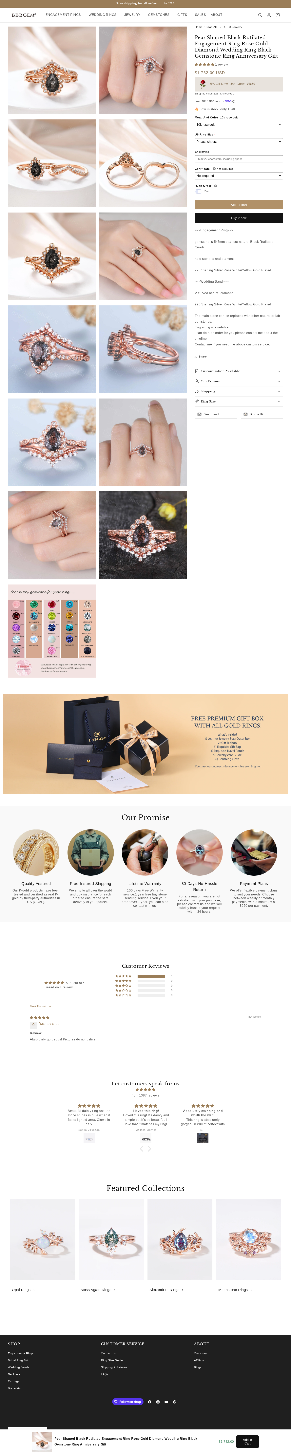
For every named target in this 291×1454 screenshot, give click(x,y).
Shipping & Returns (114, 1367)
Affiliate (199, 1360)
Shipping (200, 93)
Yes (206, 191)
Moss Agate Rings (96, 1290)
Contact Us (108, 1353)
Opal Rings (21, 1290)
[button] (65, 14)
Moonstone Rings (233, 1290)
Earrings (13, 1381)
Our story (200, 1353)
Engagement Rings (21, 1353)
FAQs (104, 1374)
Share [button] (203, 356)
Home (199, 27)
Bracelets (14, 1388)
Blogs (198, 1367)
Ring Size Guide (112, 1360)
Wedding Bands (18, 1367)
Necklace (14, 1374)
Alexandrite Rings (164, 1290)
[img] (39, 1017)
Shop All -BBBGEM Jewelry (224, 27)
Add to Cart (247, 1441)
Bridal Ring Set (18, 1360)
